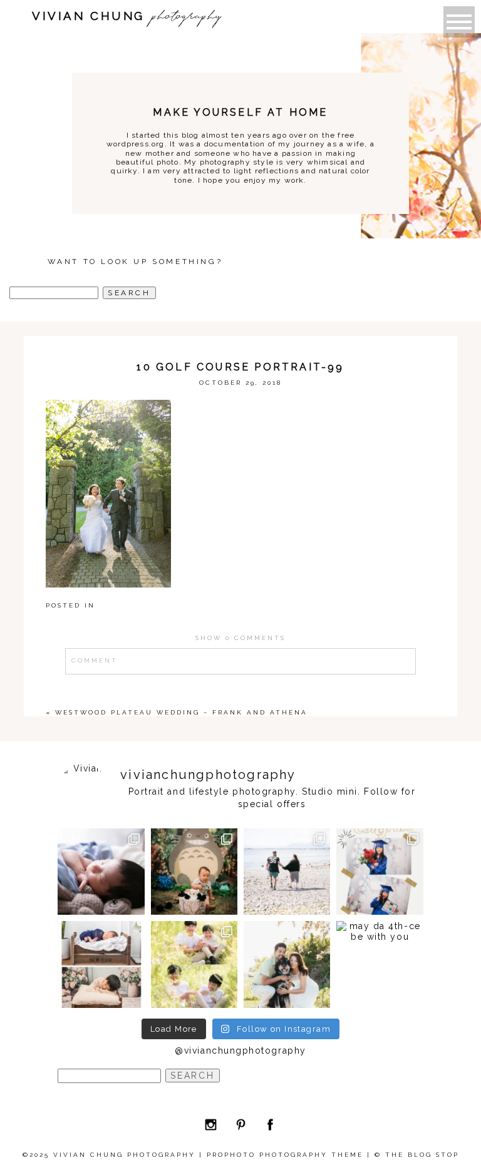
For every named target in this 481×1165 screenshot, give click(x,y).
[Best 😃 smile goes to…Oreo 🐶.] (287, 964)
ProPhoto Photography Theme (285, 1154)
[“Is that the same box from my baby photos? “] (101, 964)
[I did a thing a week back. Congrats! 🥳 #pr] (287, 871)
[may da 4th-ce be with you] (379, 964)
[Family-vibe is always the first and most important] (194, 964)
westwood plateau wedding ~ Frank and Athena (181, 712)
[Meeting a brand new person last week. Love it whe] (101, 871)
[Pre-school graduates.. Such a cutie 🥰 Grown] (379, 871)
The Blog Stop (422, 1154)
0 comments (240, 637)
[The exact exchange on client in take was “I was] (194, 871)
